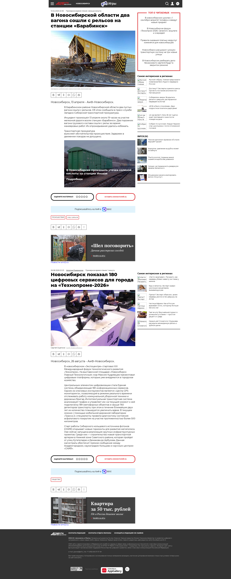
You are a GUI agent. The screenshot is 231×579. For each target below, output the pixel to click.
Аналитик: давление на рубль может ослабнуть (163, 149)
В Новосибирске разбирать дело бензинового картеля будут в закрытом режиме (158, 63)
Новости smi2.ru (60, 262)
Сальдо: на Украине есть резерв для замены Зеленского (163, 167)
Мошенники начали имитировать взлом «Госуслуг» (162, 176)
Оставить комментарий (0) (116, 197)
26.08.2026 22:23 (57, 270)
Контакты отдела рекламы (99, 533)
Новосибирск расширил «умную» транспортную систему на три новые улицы (158, 52)
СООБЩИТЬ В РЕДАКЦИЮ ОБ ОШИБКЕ (128, 533)
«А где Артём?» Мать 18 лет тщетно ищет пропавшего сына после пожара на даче (163, 117)
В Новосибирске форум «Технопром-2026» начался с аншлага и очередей (159, 30)
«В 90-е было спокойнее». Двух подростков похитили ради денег (163, 107)
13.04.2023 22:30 (57, 11)
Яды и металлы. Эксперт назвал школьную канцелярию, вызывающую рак (162, 288)
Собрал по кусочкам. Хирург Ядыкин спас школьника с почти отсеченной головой (164, 126)
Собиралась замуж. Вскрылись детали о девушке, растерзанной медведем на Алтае (162, 99)
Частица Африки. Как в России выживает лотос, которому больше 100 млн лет (163, 305)
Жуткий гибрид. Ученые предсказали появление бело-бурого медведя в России (164, 82)
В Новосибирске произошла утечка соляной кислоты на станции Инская (98, 171)
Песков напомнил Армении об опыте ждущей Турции (163, 141)
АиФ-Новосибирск (74, 348)
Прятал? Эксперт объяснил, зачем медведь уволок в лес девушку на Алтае (163, 297)
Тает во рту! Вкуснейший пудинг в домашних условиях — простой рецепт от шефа (163, 314)
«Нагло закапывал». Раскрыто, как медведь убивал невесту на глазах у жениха (164, 279)
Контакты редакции (76, 533)
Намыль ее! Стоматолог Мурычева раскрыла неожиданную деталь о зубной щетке (163, 323)
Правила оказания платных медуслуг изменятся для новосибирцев (158, 41)
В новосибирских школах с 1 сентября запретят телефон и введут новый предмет (159, 20)
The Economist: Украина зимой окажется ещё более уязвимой (161, 158)
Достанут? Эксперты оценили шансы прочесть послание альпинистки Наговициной (164, 90)
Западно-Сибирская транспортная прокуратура (71, 89)
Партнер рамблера (91, 569)
